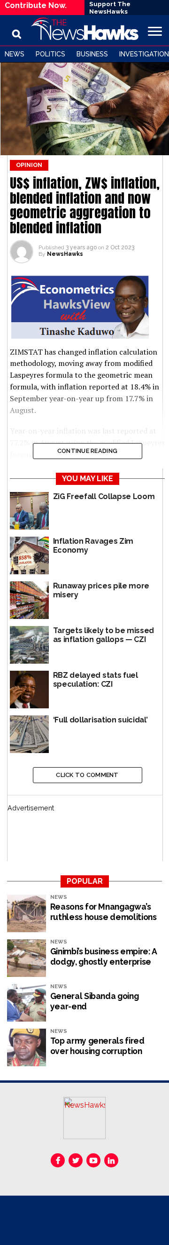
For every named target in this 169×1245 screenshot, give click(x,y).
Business (92, 54)
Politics (50, 54)
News (14, 54)
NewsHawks (65, 254)
